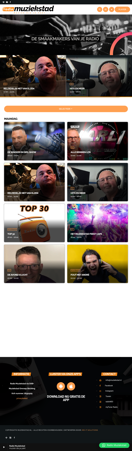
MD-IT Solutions (90, 430)
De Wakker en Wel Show (21, 152)
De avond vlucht (17, 275)
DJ (5, 84)
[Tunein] (4, 2)
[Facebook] (10, 2)
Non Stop (12, 229)
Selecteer (66, 108)
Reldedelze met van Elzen (18, 88)
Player (122, 9)
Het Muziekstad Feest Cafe (86, 234)
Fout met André (80, 275)
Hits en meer (77, 88)
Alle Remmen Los (81, 152)
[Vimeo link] (28, 9)
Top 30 (11, 234)
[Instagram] (7, 2)
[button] (114, 445)
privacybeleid (21, 398)
